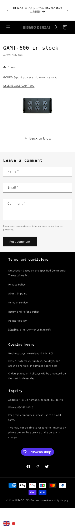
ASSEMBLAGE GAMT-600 (18, 85)
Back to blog (40, 138)
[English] (6, 523)
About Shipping (17, 293)
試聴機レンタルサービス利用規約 (29, 330)
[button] (8, 27)
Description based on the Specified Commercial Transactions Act (37, 273)
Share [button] (12, 67)
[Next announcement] (67, 10)
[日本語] (13, 523)
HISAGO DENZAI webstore (30, 500)
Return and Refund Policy (23, 311)
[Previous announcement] (7, 10)
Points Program (17, 320)
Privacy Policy (16, 284)
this (51, 415)
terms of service (18, 302)
